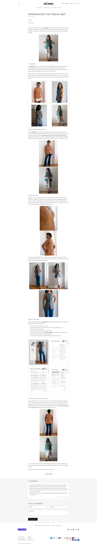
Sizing (36, 525)
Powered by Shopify (28, 543)
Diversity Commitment (42, 525)
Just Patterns (22, 543)
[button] (19, 3)
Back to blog (49, 474)
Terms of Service (59, 525)
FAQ (48, 525)
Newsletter (53, 525)
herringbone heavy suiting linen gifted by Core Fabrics (54, 135)
